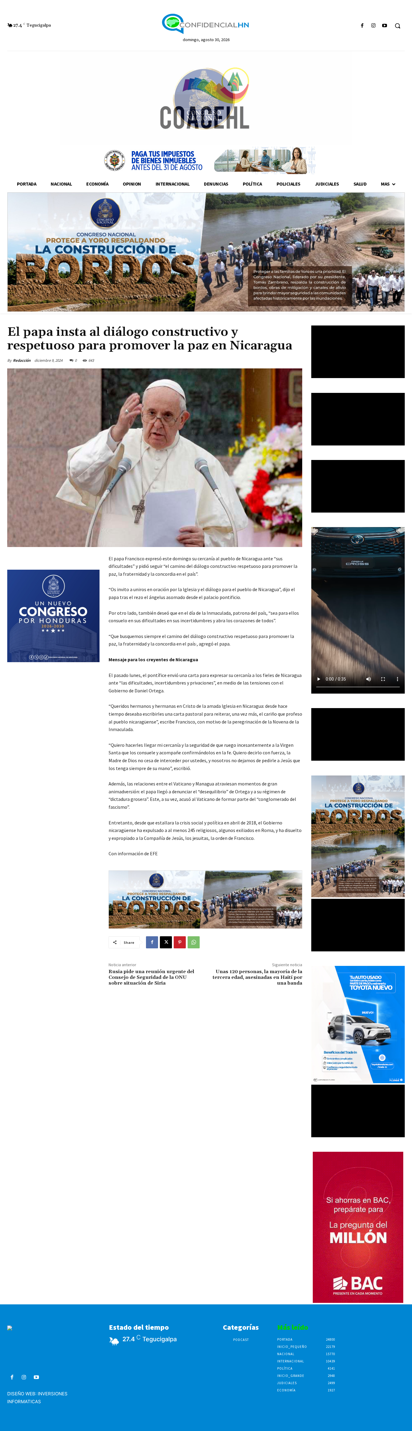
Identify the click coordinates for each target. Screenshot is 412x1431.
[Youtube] (385, 26)
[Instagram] (373, 26)
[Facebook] (362, 26)
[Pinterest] (180, 942)
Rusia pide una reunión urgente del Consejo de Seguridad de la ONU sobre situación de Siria (151, 977)
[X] (166, 942)
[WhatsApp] (194, 942)
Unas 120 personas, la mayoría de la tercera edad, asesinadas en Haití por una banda (257, 977)
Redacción (21, 360)
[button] (397, 25)
